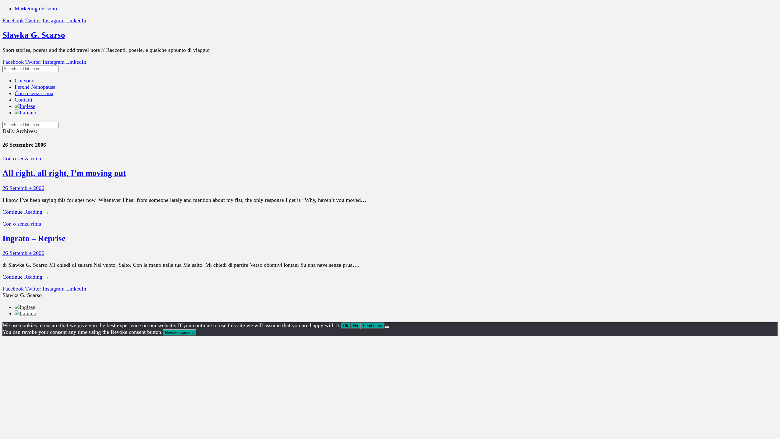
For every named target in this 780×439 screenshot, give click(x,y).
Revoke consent (179, 332)
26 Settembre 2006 (23, 188)
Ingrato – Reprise (34, 238)
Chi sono (24, 80)
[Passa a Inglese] (25, 106)
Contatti (23, 100)
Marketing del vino (36, 8)
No (355, 325)
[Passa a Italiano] (25, 313)
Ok (345, 325)
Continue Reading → (25, 212)
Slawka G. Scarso (33, 35)
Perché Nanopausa (35, 87)
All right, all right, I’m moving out (64, 173)
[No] (387, 327)
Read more (372, 325)
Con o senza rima (34, 93)
